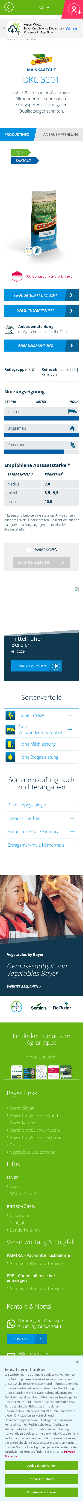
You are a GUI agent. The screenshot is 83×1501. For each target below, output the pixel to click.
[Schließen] (3, 28)
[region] (41, 1428)
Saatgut (17, 1222)
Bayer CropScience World (34, 1115)
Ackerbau (19, 1215)
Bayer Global (22, 1108)
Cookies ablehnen (41, 1479)
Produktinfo (17, 134)
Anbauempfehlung (61, 134)
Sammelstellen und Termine (36, 1263)
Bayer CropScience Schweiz (36, 1137)
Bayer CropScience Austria (35, 1130)
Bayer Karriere (23, 1123)
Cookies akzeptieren (41, 1492)
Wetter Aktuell (23, 1193)
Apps (15, 1186)
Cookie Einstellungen (42, 1465)
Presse (16, 1145)
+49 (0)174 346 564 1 (42, 1327)
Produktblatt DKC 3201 (35, 295)
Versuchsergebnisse (35, 310)
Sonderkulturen (25, 1230)
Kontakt (20, 1339)
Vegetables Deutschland (33, 1152)
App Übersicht (43, 1057)
